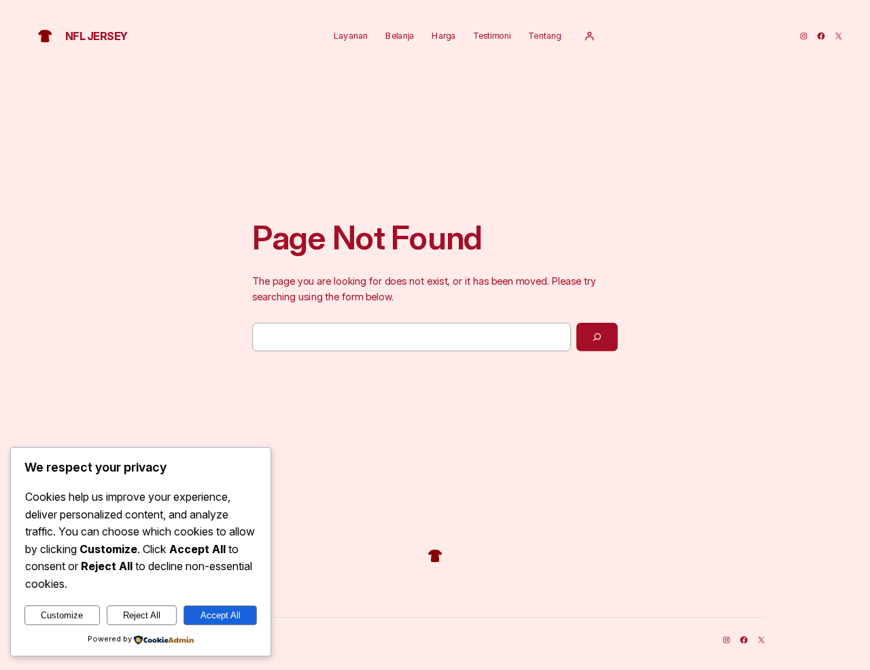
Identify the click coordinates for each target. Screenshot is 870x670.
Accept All (221, 615)
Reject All (141, 615)
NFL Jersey (96, 35)
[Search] (597, 337)
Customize (62, 615)
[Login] (589, 36)
